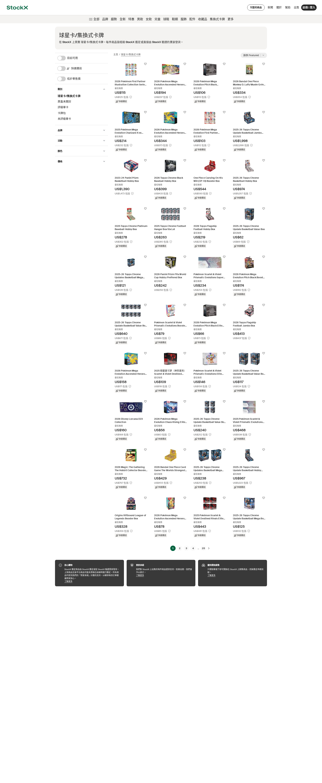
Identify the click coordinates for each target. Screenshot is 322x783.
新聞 (270, 7)
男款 (140, 19)
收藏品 (202, 19)
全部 (96, 19)
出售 (296, 7)
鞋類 (175, 19)
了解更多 (92, 581)
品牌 (105, 19)
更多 (231, 19)
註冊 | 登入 (309, 7)
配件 (192, 19)
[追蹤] (145, 64)
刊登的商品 (256, 7)
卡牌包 (62, 113)
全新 (123, 19)
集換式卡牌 (217, 19)
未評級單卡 (64, 119)
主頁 (115, 54)
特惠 (131, 19)
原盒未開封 (64, 101)
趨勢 (114, 19)
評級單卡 (63, 107)
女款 (149, 19)
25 (203, 548)
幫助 (287, 7)
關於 (279, 8)
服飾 (184, 19)
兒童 (157, 19)
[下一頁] (209, 548)
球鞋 (166, 19)
